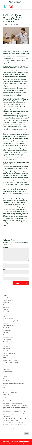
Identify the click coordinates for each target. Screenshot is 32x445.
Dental (4, 314)
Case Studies (6, 307)
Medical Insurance (7, 341)
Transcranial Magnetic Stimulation (11, 390)
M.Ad (6, 24)
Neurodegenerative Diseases (10, 360)
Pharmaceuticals (7, 367)
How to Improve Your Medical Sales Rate (13, 403)
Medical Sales (6, 348)
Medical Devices (7, 339)
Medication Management (9, 353)
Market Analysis (7, 330)
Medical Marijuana (7, 344)
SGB (4, 378)
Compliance (6, 309)
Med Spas (5, 332)
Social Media (6, 381)
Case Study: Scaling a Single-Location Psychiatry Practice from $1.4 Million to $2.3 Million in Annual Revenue (15, 407)
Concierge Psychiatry (8, 311)
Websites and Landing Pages (10, 392)
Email (5, 269)
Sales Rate (5, 376)
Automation (6, 302)
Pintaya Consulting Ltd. (24, 441)
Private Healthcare (7, 369)
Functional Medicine (8, 318)
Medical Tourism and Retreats (10, 351)
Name (5, 263)
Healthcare (5, 323)
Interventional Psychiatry (9, 325)
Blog (9, 24)
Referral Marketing (7, 371)
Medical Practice (7, 346)
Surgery (5, 385)
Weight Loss (6, 394)
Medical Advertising (15, 24)
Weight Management (8, 397)
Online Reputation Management (11, 362)
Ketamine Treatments (8, 328)
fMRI (4, 316)
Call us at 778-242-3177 (16, 1)
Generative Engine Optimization (11, 321)
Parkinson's (6, 364)
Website (5, 276)
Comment (6, 247)
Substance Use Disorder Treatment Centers (13, 383)
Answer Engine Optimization (10, 298)
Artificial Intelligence (8, 300)
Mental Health (6, 355)
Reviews (5, 374)
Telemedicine (6, 387)
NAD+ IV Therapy (7, 357)
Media (4, 334)
